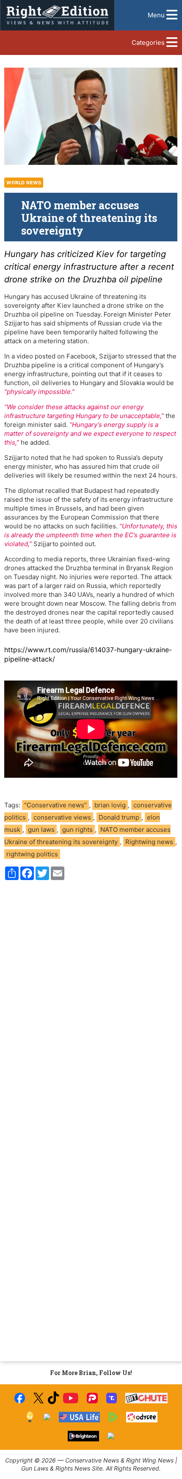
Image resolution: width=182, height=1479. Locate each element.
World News (23, 183)
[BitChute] (146, 1398)
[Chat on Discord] (111, 1435)
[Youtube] (71, 1398)
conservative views (62, 817)
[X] (38, 1398)
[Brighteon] (83, 1436)
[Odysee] (141, 1417)
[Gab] (47, 1416)
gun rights (77, 830)
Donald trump (119, 817)
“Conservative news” (55, 805)
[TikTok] (53, 1398)
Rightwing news (149, 842)
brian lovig (110, 805)
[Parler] (92, 1398)
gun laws (41, 830)
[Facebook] (19, 1398)
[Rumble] (113, 1417)
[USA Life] (79, 1417)
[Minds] (29, 1417)
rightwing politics (32, 854)
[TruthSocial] (111, 1398)
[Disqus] (90, 1001)
